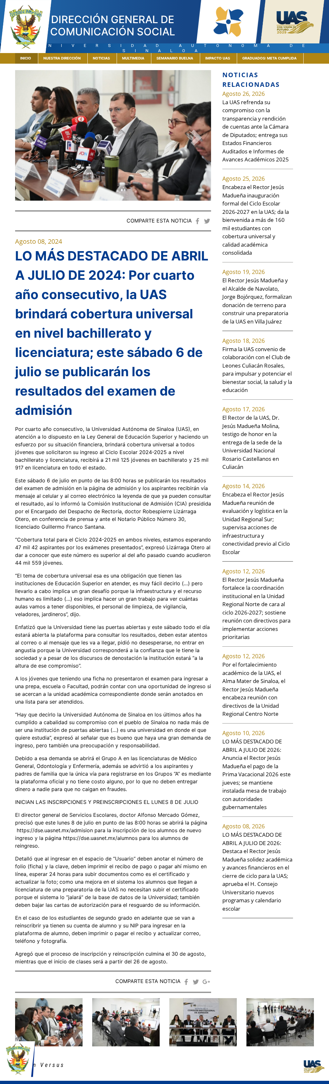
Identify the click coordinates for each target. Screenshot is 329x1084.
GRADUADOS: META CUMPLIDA (269, 58)
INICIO (29, 58)
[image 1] (126, 1022)
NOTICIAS (101, 58)
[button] (29, 137)
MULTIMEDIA (133, 58)
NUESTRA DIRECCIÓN (62, 58)
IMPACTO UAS (217, 58)
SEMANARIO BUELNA (174, 58)
